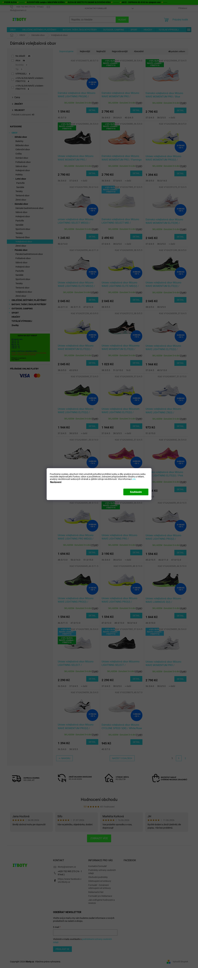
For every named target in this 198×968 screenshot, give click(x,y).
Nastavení (55, 481)
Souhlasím (136, 491)
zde (134, 479)
